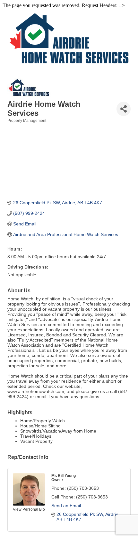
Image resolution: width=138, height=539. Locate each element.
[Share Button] (123, 109)
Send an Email (66, 505)
